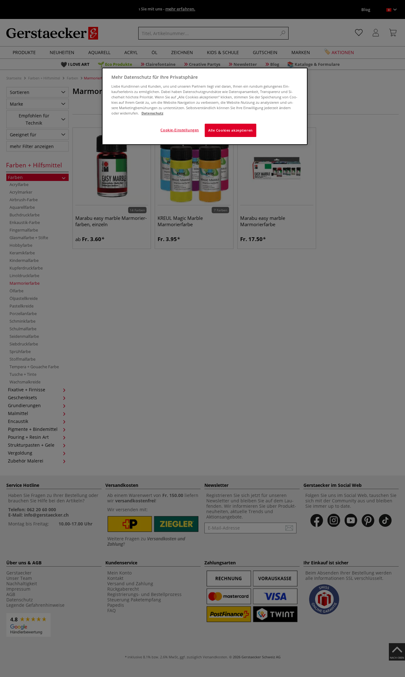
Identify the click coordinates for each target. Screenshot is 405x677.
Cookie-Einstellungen (179, 129)
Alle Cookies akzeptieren (230, 130)
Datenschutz (152, 113)
